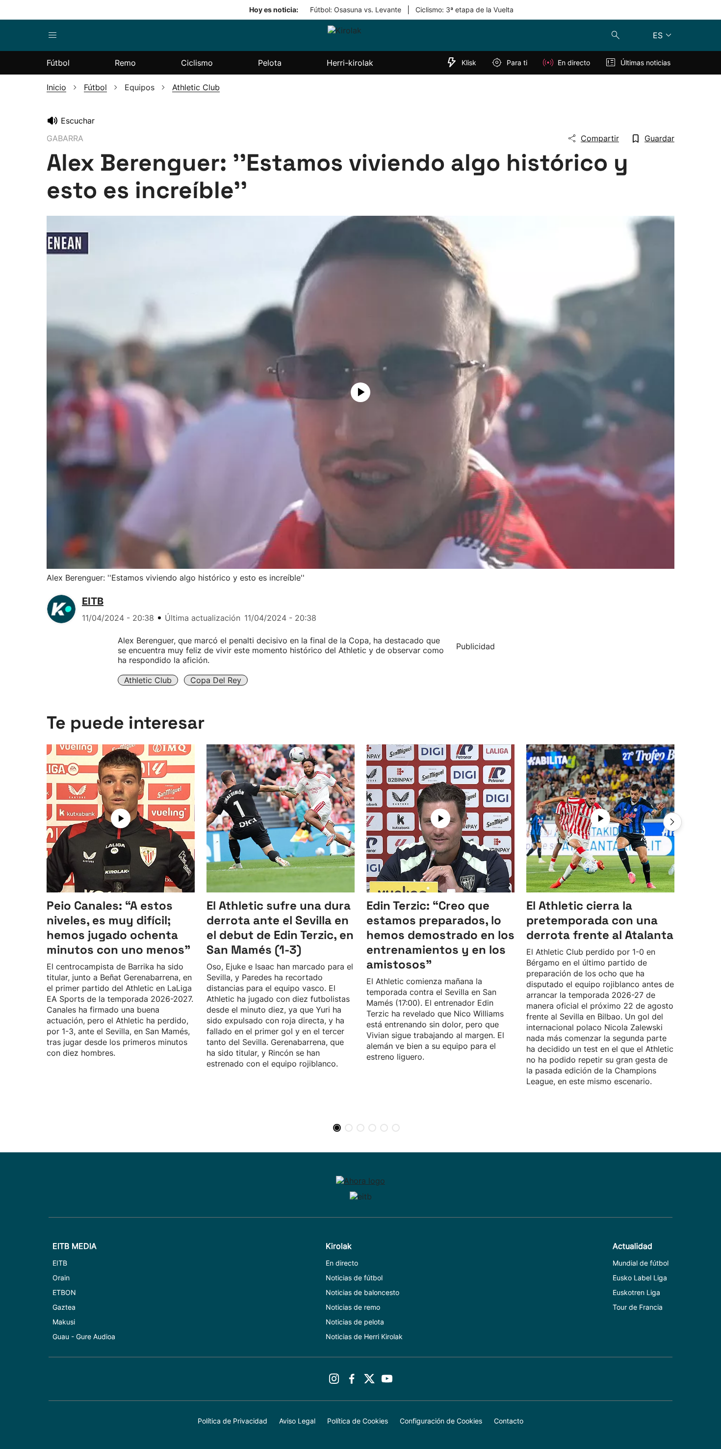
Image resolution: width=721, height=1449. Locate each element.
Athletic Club (148, 680)
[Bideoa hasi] (360, 392)
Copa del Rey (215, 680)
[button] (672, 822)
